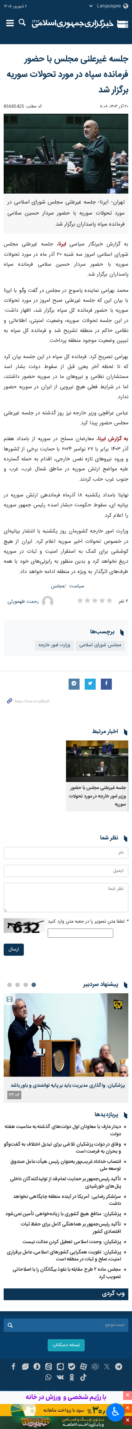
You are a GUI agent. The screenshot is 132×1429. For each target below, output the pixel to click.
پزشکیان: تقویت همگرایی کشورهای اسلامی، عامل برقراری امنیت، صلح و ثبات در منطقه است (64, 1255)
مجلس (57, 586)
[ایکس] (107, 1367)
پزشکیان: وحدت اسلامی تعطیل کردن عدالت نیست (72, 1242)
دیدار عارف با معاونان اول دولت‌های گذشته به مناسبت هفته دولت (63, 1130)
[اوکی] (72, 1378)
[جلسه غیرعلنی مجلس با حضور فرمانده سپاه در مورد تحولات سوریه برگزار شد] (66, 154)
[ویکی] (60, 1378)
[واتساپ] (49, 1378)
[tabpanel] (66, 1048)
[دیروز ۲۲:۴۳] (66, 1035)
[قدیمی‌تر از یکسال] (97, 761)
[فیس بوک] (13, 1367)
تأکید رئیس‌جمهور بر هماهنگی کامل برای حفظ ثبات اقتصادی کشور (71, 1227)
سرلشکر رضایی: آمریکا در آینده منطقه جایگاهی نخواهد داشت (67, 1200)
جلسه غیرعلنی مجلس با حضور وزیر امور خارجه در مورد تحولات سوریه (97, 796)
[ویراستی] (25, 1367)
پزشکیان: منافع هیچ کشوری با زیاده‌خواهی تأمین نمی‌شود (63, 1214)
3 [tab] (17, 985)
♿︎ (115, 1411)
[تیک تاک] (83, 1378)
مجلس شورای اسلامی (100, 645)
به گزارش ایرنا (113, 439)
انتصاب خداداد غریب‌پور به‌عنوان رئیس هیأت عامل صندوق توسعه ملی (65, 1165)
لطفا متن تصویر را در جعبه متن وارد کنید (88, 921)
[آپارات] (83, 1367)
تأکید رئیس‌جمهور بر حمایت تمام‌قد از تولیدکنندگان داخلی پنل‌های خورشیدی (65, 1182)
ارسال (13, 950)
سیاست (76, 586)
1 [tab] (34, 985)
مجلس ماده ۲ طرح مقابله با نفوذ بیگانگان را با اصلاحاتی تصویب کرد (66, 1273)
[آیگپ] (60, 1367)
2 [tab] (25, 985)
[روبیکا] (95, 1367)
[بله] (72, 1367)
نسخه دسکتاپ (66, 1345)
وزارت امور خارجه (54, 645)
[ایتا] (49, 1367)
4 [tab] (9, 985)
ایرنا (73, 24)
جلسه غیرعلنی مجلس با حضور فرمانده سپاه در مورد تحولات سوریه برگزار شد (67, 75)
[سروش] (37, 1367)
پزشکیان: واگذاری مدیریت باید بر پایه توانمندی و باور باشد (68, 1086)
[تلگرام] (119, 1367)
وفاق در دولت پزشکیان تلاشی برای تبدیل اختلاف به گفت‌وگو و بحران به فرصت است (62, 1148)
